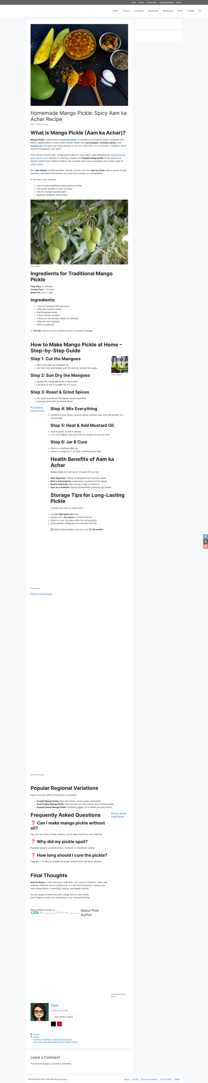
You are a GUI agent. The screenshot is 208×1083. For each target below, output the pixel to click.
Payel (54, 1005)
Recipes (126, 11)
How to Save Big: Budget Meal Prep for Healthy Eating (55, 1042)
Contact (141, 2)
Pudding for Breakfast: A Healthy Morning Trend (52, 1039)
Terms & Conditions (166, 2)
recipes (36, 1037)
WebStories (168, 11)
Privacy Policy (152, 2)
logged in (47, 1063)
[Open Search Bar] (200, 10)
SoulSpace (139, 11)
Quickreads (153, 11)
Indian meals (37, 164)
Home (115, 11)
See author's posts (64, 1017)
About (134, 2)
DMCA (178, 2)
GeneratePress (60, 1079)
